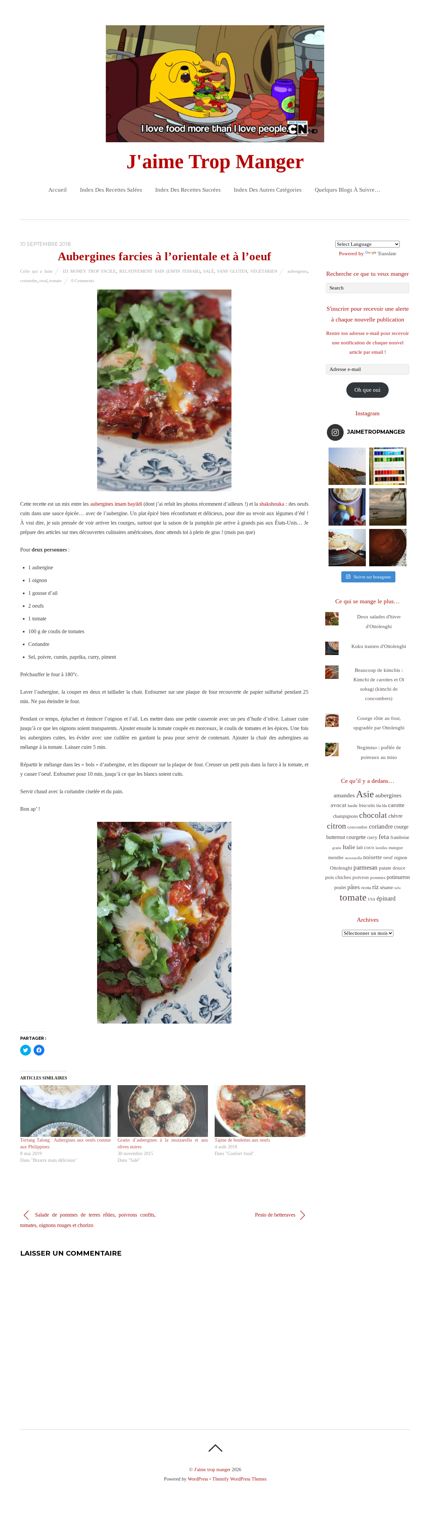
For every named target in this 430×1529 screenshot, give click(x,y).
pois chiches (338, 877)
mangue (396, 847)
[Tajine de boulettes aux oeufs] (260, 1111)
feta (384, 836)
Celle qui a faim (36, 271)
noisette (372, 857)
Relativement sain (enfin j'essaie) (160, 271)
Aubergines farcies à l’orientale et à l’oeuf (164, 256)
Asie (365, 794)
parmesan (365, 867)
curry (372, 837)
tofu (397, 888)
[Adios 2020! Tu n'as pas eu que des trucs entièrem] (347, 547)
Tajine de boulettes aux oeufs (242, 1140)
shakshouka (271, 504)
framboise (399, 837)
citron (336, 825)
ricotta (366, 887)
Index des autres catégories (268, 190)
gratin (336, 848)
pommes (377, 877)
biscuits (367, 805)
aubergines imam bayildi (116, 504)
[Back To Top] (215, 1448)
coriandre (28, 280)
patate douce (392, 868)
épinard (386, 898)
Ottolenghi (341, 868)
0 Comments (82, 280)
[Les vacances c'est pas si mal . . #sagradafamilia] (387, 466)
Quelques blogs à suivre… (347, 190)
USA (371, 899)
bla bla (381, 805)
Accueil (57, 190)
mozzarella (353, 858)
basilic (353, 805)
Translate (387, 253)
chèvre (395, 816)
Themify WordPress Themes (239, 1479)
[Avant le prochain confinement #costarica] (387, 507)
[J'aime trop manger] (215, 136)
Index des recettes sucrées (188, 190)
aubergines (297, 271)
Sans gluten (232, 271)
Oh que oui (367, 390)
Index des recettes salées (111, 190)
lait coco (365, 847)
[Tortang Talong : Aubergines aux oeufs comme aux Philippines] (65, 1111)
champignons (345, 816)
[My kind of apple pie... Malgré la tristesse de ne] (387, 547)
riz (375, 886)
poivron (360, 877)
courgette (356, 837)
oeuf (43, 280)
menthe (336, 857)
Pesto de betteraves (276, 1215)
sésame (386, 887)
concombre (357, 827)
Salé (208, 271)
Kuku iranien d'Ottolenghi (378, 646)
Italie (349, 847)
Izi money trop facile (89, 271)
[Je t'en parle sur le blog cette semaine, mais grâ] (347, 466)
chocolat (373, 815)
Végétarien (263, 271)
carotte (396, 805)
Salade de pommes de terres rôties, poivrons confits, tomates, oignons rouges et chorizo (88, 1220)
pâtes (353, 887)
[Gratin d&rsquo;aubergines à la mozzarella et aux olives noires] (163, 1111)
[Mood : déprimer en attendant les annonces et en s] (347, 507)
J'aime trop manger (212, 1469)
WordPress (198, 1479)
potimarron (398, 877)
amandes (344, 795)
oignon (400, 857)
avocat (338, 805)
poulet (340, 887)
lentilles (381, 848)
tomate (55, 280)
